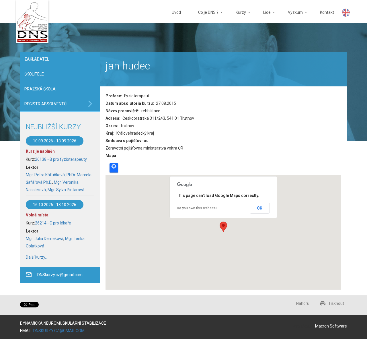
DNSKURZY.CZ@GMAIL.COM (59, 330)
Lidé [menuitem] (263, 16)
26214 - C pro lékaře (53, 223)
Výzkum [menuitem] (291, 16)
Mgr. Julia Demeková (44, 238)
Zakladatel (36, 59)
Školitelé (34, 74)
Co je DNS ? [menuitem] (204, 16)
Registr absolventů (45, 104)
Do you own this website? (197, 208)
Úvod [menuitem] (176, 12)
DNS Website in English (346, 13)
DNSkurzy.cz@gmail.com (60, 274)
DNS (32, 22)
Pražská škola (40, 89)
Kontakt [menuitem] (327, 12)
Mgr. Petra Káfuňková (45, 175)
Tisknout (336, 303)
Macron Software (331, 326)
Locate (114, 168)
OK (259, 208)
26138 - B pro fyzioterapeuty (61, 159)
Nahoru (302, 303)
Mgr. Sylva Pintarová (66, 189)
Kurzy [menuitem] (236, 16)
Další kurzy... (37, 257)
